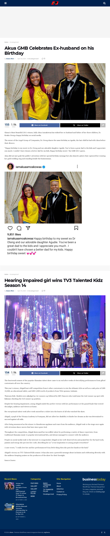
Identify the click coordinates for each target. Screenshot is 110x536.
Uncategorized (14, 42)
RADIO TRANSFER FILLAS (47, 485)
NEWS (33, 496)
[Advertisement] (55, 23)
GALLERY (34, 486)
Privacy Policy (62, 494)
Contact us (60, 492)
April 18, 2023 (22, 58)
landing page (100, 492)
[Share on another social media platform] (103, 125)
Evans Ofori (10, 58)
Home (6, 42)
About (59, 486)
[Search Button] (104, 3)
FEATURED (34, 483)
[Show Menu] (6, 3)
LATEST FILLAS (33, 492)
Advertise (60, 489)
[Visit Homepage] (55, 3)
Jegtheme (47, 532)
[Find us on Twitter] (104, 532)
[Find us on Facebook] (101, 532)
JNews (11, 532)
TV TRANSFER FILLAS (48, 490)
